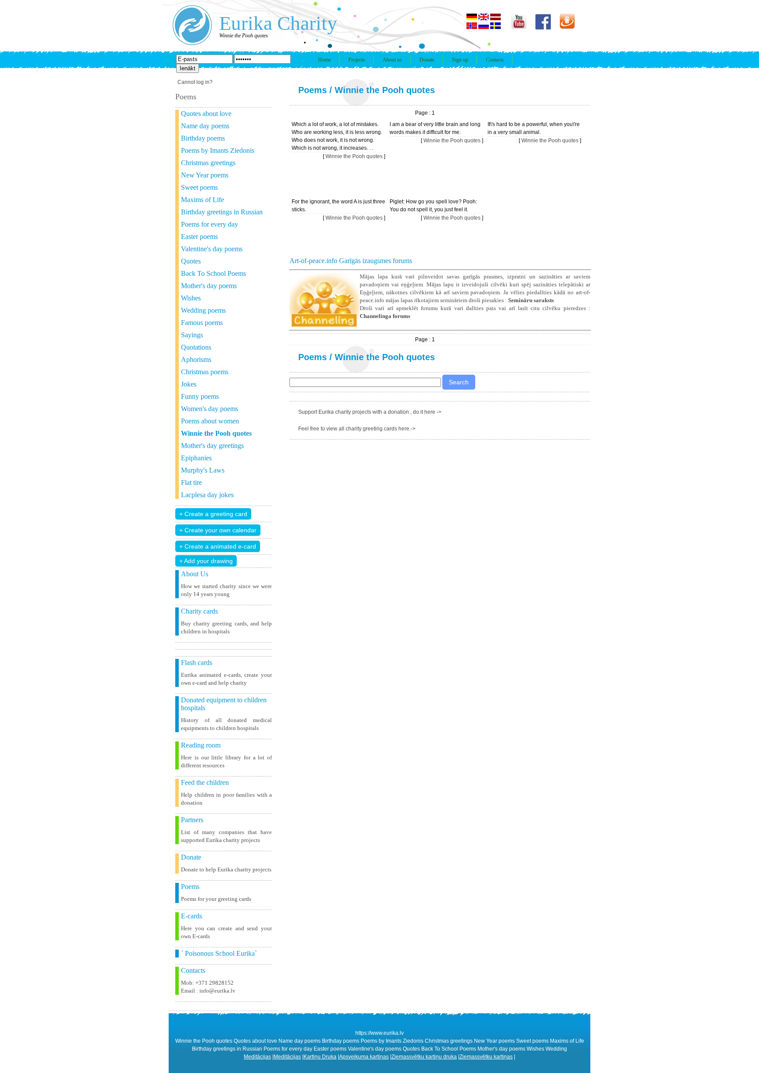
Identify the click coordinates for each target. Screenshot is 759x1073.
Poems (312, 90)
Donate (426, 60)
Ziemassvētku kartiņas (486, 1057)
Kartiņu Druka (320, 1057)
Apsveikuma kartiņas (364, 1057)
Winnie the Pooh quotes (385, 90)
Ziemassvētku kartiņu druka (424, 1057)
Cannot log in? (195, 82)
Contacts (495, 60)
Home (324, 60)
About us (392, 60)
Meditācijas (257, 1057)
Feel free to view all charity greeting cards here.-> (357, 429)
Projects (356, 60)
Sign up (460, 60)
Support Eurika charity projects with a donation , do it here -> (369, 412)
